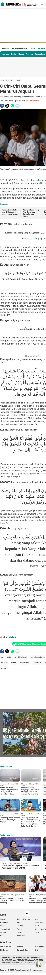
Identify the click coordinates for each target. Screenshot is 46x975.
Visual (19, 932)
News (2, 926)
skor (33, 48)
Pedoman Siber (40, 947)
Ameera (3, 919)
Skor (36, 919)
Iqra (18, 922)
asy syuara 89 (25, 663)
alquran (14, 663)
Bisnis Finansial (40, 929)
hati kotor (4, 663)
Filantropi (29, 54)
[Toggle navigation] (2, 4)
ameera (5, 48)
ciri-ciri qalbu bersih (38, 657)
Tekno (19, 929)
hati (35, 238)
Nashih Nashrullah (32, 101)
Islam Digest (39, 922)
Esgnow (3, 932)
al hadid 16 (37, 663)
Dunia (13, 54)
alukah (12, 637)
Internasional (5, 929)
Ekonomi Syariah (19, 48)
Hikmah (21, 54)
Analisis (20, 926)
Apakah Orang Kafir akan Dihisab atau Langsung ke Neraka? (10, 212)
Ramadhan (21, 936)
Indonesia (5, 54)
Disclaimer (4, 950)
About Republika (6, 947)
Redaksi (20, 947)
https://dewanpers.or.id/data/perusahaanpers (19, 962)
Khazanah (9, 80)
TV (1, 936)
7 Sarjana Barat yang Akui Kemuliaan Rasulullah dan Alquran (31, 213)
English (37, 932)
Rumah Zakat (40, 54)
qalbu (38, 180)
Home (2, 80)
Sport (37, 926)
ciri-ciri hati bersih (21, 657)
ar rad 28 (4, 668)
